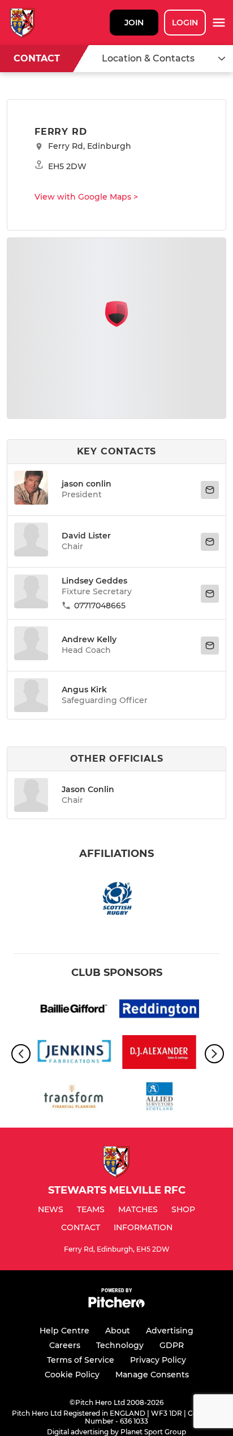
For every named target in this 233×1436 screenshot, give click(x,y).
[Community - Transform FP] (74, 1097)
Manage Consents (152, 1374)
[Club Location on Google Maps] (116, 324)
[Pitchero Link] (116, 1305)
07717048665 (100, 605)
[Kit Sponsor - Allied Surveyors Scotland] (159, 1097)
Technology (120, 1345)
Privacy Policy (158, 1360)
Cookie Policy (72, 1374)
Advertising (169, 1330)
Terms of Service (80, 1360)
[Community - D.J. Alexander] (159, 1054)
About (117, 1330)
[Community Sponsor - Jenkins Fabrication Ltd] (74, 1054)
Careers (64, 1345)
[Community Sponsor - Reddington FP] (159, 1010)
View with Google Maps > (86, 197)
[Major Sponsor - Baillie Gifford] (74, 1010)
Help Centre (64, 1330)
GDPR (171, 1345)
